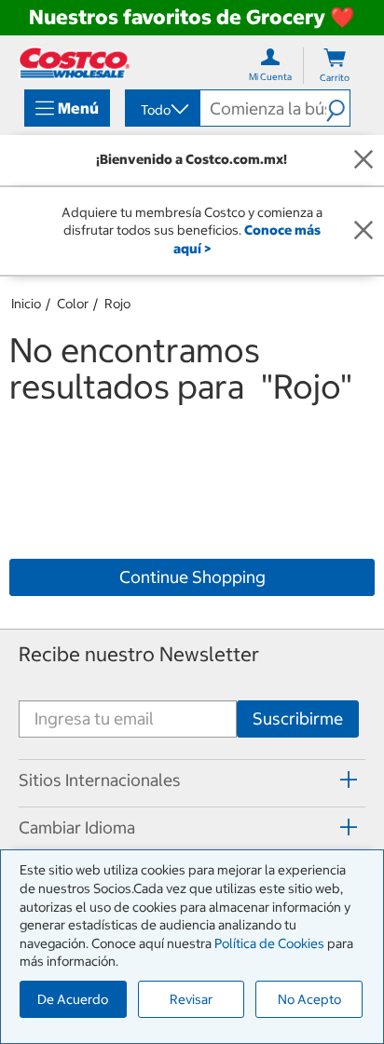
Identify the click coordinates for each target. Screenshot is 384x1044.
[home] (74, 63)
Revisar (191, 999)
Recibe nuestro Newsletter (139, 654)
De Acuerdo (72, 999)
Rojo (117, 303)
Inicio (26, 303)
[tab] (192, 780)
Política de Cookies (269, 943)
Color (73, 303)
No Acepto (309, 999)
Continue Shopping (192, 577)
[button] (338, 108)
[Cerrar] (363, 160)
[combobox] (161, 110)
